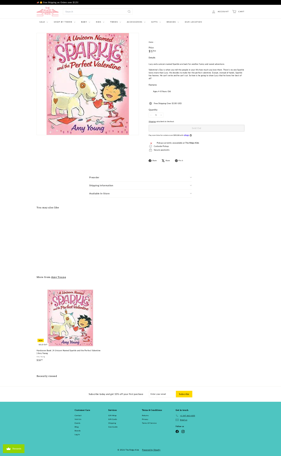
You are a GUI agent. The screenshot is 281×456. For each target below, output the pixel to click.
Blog (77, 427)
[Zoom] (88, 84)
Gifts (155, 22)
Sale (43, 22)
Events (77, 423)
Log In (77, 434)
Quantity (153, 109)
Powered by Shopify (151, 450)
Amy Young (58, 277)
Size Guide (113, 427)
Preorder (94, 177)
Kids (99, 22)
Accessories (135, 22)
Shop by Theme (63, 22)
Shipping (152, 121)
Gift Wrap (112, 415)
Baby (84, 22)
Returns (145, 415)
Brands (172, 22)
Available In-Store (99, 193)
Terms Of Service (149, 423)
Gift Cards (112, 419)
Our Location (193, 22)
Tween (114, 22)
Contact (78, 415)
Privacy (145, 419)
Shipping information (101, 185)
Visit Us (78, 419)
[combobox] (97, 11)
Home (151, 42)
